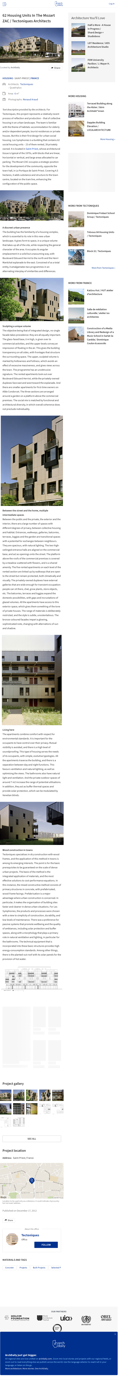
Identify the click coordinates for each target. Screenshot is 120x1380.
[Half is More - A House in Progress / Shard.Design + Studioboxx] (78, 30)
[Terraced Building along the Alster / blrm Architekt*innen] (76, 110)
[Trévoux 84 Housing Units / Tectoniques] (76, 238)
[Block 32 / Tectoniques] (76, 257)
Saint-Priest (32, 149)
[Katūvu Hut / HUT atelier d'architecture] (76, 296)
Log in (112, 4)
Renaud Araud (30, 99)
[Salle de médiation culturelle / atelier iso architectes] (76, 315)
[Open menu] (4, 4)
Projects (23, 1267)
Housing (7, 78)
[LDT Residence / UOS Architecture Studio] (78, 48)
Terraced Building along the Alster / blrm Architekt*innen (99, 107)
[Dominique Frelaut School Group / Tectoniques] (76, 219)
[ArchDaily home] (59, 3)
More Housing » (107, 139)
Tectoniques (26, 84)
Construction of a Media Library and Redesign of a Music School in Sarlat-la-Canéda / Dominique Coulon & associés (100, 336)
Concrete (9, 1267)
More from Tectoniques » (103, 268)
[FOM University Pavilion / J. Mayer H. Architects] (78, 65)
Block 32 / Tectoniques (99, 251)
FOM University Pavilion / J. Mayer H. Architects (99, 63)
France (34, 78)
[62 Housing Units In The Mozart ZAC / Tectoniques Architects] (5, 1095)
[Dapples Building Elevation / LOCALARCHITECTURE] (76, 129)
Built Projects (39, 1267)
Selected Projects (59, 1267)
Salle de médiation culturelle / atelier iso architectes (98, 313)
